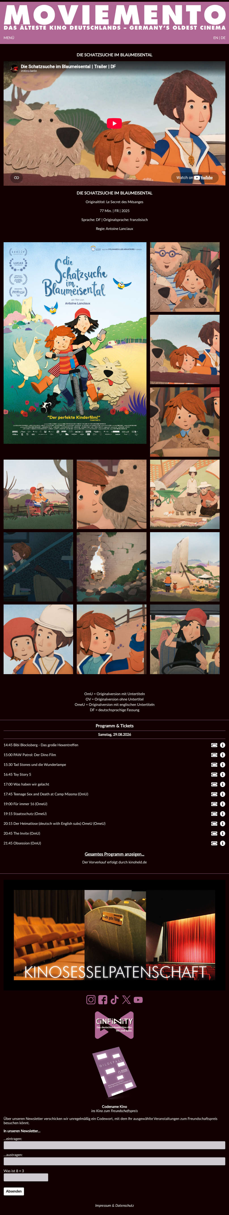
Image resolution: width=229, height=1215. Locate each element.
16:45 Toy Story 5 (17, 774)
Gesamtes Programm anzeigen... (114, 854)
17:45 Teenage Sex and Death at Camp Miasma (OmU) (46, 794)
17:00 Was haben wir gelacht (26, 784)
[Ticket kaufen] (213, 746)
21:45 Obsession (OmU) (22, 843)
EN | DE (219, 38)
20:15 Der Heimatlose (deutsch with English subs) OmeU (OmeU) (54, 823)
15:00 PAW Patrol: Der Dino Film (30, 755)
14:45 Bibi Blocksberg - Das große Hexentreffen (41, 745)
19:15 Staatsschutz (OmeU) (25, 814)
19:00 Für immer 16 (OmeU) (25, 804)
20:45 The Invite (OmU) (22, 833)
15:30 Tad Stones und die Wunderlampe (35, 765)
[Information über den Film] (222, 745)
